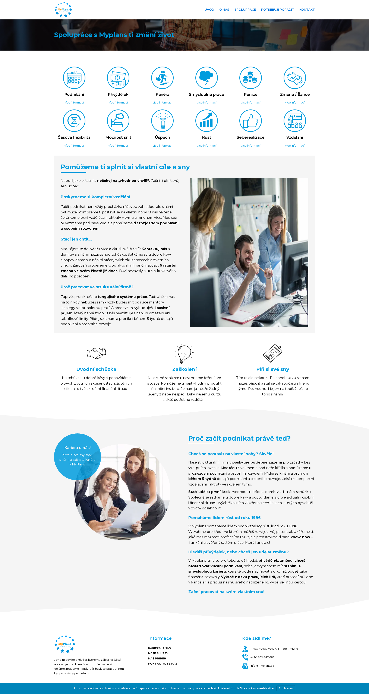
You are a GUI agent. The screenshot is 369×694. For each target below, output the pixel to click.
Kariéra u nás (159, 648)
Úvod (209, 10)
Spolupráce (245, 10)
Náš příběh (157, 658)
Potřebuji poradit (277, 10)
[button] (74, 102)
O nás (224, 10)
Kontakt (307, 10)
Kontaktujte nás (162, 663)
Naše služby (158, 653)
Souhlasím (286, 688)
